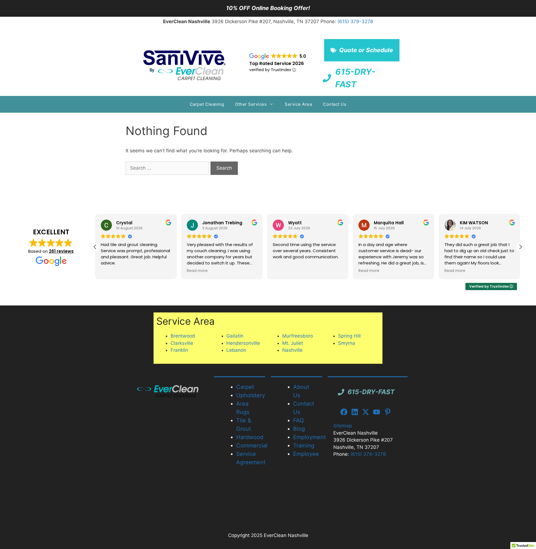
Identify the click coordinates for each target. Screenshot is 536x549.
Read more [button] (123, 270)
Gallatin (234, 336)
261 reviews (61, 251)
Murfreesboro (297, 336)
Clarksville (182, 343)
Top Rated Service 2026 (276, 63)
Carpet (245, 387)
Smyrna (346, 343)
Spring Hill (349, 336)
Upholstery (250, 395)
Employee (306, 454)
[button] (520, 247)
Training (303, 445)
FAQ (298, 420)
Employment (309, 437)
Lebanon (236, 350)
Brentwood (183, 336)
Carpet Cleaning (207, 104)
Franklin (179, 350)
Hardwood (249, 437)
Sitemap (342, 425)
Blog (299, 428)
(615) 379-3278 (355, 21)
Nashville (292, 350)
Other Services (251, 104)
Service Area (298, 104)
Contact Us (334, 104)
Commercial (251, 445)
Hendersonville (243, 343)
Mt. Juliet (292, 343)
